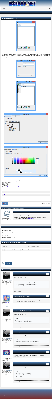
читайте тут (31, 218)
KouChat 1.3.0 (6, 235)
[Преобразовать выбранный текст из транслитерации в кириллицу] (27, 250)
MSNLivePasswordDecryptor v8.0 (9, 232)
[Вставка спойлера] (29, 250)
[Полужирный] (3, 250)
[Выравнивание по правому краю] (17, 250)
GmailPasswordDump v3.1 (8, 230)
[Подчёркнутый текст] (7, 250)
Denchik (15, 351)
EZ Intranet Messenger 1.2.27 (12, 186)
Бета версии (7, 191)
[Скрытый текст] (22, 250)
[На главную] (26, 3)
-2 (5, 203)
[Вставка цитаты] (24, 250)
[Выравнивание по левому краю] (12, 250)
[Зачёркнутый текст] (10, 250)
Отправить (9, 263)
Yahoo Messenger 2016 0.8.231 (9, 237)
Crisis (15, 296)
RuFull (15, 310)
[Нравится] (7, 203)
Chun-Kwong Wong (13, 181)
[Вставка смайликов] (19, 250)
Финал (5, 194)
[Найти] (49, 8)
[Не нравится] (3, 203)
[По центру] (14, 250)
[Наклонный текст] (5, 250)
